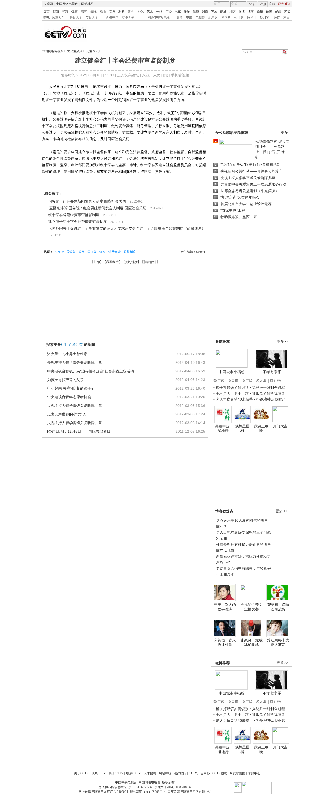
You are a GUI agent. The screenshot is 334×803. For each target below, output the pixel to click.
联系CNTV (133, 773)
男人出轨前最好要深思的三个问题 (243, 532)
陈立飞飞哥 (225, 550)
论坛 (260, 12)
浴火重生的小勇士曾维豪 (67, 354)
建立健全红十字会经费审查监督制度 (77, 221)
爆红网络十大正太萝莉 (278, 642)
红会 (102, 252)
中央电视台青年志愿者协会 (69, 397)
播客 (250, 17)
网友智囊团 (237, 773)
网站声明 (165, 773)
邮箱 (278, 12)
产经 (168, 12)
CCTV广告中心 (199, 773)
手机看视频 (180, 75)
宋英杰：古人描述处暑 (225, 642)
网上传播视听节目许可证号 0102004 (103, 792)
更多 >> (282, 511)
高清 (179, 17)
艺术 (150, 12)
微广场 (247, 380)
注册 (263, 4)
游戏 (287, 12)
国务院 (92, 252)
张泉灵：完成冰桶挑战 (252, 642)
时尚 (205, 12)
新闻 (56, 12)
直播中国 (112, 17)
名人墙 (261, 380)
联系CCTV (98, 773)
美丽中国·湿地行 (223, 428)
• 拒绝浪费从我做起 (269, 399)
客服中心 (254, 773)
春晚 (93, 12)
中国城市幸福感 (231, 372)
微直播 (233, 380)
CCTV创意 (219, 773)
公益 (159, 12)
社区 (232, 12)
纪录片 (213, 17)
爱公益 (71, 252)
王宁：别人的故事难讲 (225, 607)
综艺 (84, 12)
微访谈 (218, 380)
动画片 (226, 17)
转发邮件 (150, 262)
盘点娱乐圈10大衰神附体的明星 (242, 520)
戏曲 (103, 12)
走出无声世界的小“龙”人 (66, 414)
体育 (74, 12)
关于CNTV (116, 773)
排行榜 (275, 380)
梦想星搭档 (242, 428)
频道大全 (58, 17)
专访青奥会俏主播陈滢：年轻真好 (243, 568)
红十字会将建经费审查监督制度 (73, 215)
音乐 (112, 12)
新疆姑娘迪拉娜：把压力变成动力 (243, 556)
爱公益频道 (75, 51)
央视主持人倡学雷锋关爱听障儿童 (74, 362)
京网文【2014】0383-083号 (172, 787)
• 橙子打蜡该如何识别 (231, 387)
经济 (65, 12)
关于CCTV (81, 773)
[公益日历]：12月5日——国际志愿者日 (78, 431)
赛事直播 (128, 17)
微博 (241, 12)
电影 (189, 17)
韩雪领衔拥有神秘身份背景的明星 (243, 544)
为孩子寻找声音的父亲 (65, 380)
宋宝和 (221, 538)
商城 (223, 12)
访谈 (269, 12)
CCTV (264, 17)
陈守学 (221, 526)
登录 (252, 4)
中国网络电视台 (67, 4)
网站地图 (87, 4)
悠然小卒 (223, 562)
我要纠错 (112, 262)
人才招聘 (150, 773)
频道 (277, 17)
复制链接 (131, 262)
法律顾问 (180, 773)
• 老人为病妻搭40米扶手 (233, 399)
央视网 (48, 4)
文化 (140, 12)
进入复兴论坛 (128, 75)
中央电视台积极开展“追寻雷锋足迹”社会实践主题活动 (90, 371)
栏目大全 (76, 17)
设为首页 (284, 4)
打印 (97, 262)
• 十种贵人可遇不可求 (231, 393)
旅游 (187, 12)
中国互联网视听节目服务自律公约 (187, 792)
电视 (46, 17)
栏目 (286, 17)
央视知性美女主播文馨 (252, 607)
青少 (131, 12)
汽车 (178, 12)
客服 (272, 4)
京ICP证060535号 (140, 787)
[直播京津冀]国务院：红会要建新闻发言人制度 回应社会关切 (97, 208)
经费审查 (114, 252)
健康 (196, 12)
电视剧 (200, 17)
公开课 (238, 17)
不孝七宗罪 (272, 372)
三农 (214, 12)
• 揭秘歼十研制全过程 (267, 387)
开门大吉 (280, 426)
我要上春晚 (261, 428)
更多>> (282, 341)
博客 (251, 12)
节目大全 (92, 17)
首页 (46, 12)
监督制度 (129, 252)
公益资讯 (92, 51)
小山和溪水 (225, 574)
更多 (284, 132)
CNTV (59, 252)
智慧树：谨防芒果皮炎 (278, 607)
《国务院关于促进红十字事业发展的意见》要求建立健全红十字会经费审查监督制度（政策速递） (126, 228)
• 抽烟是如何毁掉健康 (267, 393)
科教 (121, 12)
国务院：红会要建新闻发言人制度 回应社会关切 (87, 201)
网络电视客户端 (159, 17)
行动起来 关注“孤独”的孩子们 (71, 388)
